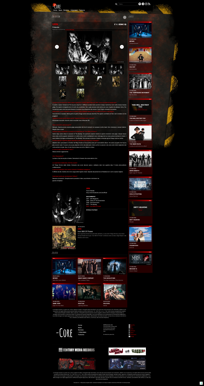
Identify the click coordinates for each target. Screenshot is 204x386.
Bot (131, 327)
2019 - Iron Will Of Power (93, 206)
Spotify (132, 325)
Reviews (66, 10)
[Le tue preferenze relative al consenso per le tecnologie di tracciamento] (201, 383)
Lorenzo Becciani (69, 29)
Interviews (74, 10)
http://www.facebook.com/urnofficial (96, 192)
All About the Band (91, 210)
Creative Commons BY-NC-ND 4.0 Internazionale (119, 382)
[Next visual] (122, 47)
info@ (132, 336)
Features (82, 10)
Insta (131, 329)
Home (55, 10)
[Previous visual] (57, 47)
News (60, 10)
